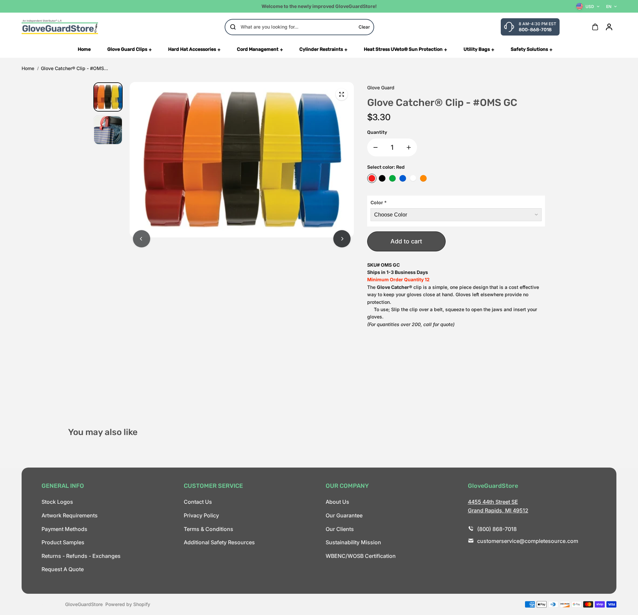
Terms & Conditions (208, 529)
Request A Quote (63, 569)
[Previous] (141, 238)
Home (28, 68)
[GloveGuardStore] (60, 27)
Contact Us (198, 501)
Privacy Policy (201, 515)
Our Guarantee (344, 515)
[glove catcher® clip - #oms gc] (341, 94)
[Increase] (408, 147)
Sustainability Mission (353, 542)
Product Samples (63, 542)
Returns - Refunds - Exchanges (81, 556)
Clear (364, 27)
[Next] (342, 238)
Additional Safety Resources (219, 542)
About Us (337, 501)
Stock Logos (57, 501)
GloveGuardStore (84, 604)
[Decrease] (375, 147)
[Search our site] (233, 27)
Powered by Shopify (127, 604)
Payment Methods (64, 529)
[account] (609, 27)
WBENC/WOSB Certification (361, 556)
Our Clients (340, 529)
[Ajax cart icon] (595, 27)
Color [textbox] (379, 202)
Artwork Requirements (70, 515)
